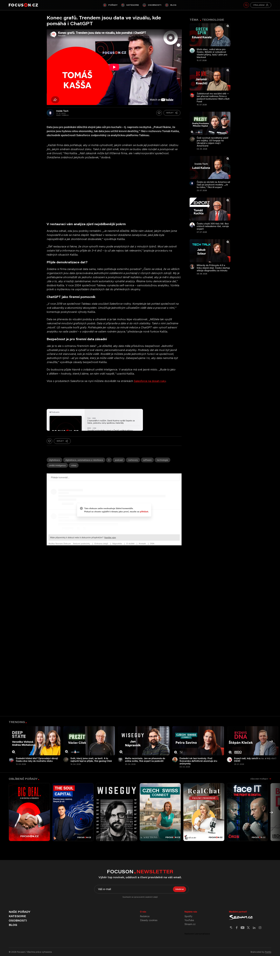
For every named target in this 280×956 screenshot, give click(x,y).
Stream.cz (190, 924)
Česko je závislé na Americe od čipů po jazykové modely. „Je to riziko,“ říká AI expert (213, 185)
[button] (271, 741)
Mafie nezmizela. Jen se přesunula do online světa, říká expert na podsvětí (145, 759)
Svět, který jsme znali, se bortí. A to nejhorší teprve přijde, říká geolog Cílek (91, 759)
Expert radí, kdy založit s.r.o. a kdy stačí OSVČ (255, 759)
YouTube (189, 920)
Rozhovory (133, 460)
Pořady (112, 5)
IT (109, 460)
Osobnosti (154, 5)
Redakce (144, 916)
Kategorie (132, 5)
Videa (73, 465)
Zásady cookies (148, 920)
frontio (268, 952)
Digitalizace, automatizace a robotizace (84, 460)
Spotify (188, 916)
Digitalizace (54, 460)
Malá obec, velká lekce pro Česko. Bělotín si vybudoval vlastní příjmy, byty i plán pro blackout (212, 53)
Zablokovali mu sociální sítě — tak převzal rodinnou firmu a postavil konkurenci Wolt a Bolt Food (213, 97)
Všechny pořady (259, 779)
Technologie (162, 460)
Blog (173, 5)
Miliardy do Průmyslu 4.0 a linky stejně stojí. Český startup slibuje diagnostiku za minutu (213, 268)
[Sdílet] (171, 113)
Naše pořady (19, 911)
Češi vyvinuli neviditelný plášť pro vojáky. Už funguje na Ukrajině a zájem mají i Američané (212, 142)
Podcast (119, 460)
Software (147, 460)
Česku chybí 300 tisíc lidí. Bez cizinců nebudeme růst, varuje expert (213, 226)
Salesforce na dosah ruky (150, 381)
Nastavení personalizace (197, 933)
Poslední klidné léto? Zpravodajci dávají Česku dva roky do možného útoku (37, 759)
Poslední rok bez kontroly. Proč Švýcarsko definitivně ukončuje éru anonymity (198, 761)
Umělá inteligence (57, 465)
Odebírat (179, 889)
